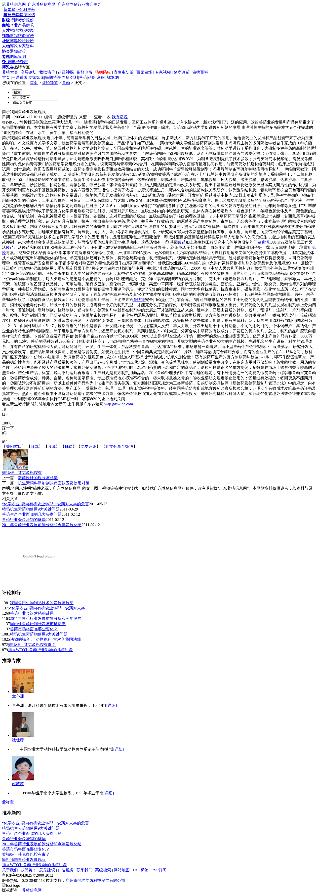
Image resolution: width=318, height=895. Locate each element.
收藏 (52, 446)
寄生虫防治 (124, 72)
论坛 (22, 41)
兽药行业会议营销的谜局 (24, 519)
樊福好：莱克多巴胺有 (22, 472)
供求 (30, 25)
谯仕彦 (18, 740)
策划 (22, 56)
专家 (22, 46)
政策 (22, 51)
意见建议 (47, 870)
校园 (30, 30)
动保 (92, 77)
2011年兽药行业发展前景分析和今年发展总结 (41, 525)
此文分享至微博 (119, 446)
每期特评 (53, 77)
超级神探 (66, 72)
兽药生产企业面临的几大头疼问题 (32, 514)
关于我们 (10, 870)
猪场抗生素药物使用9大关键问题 (31, 509)
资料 (30, 46)
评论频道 (50, 83)
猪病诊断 (182, 72)
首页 (6, 77)
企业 (14, 25)
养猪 (15, 15)
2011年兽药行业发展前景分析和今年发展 (45, 618)
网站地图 (122, 870)
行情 (14, 20)
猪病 (23, 15)
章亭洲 (18, 696)
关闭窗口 (14, 446)
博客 (14, 41)
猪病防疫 (103, 72)
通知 (14, 51)
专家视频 (163, 72)
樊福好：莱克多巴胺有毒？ (32, 644)
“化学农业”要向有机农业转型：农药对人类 (47, 608)
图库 (14, 56)
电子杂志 (20, 62)
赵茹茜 (18, 784)
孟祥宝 (8, 802)
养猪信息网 (32, 890)
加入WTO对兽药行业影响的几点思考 (40, 650)
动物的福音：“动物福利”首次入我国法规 (45, 639)
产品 (22, 25)
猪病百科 (200, 72)
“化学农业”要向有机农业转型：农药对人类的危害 (45, 504)
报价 (30, 20)
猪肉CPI (112, 77)
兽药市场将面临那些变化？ (34, 629)
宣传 (30, 36)
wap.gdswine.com (118, 404)
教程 (14, 36)
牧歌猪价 (47, 72)
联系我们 (84, 870)
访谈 (22, 36)
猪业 (15, 9)
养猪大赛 (10, 72)
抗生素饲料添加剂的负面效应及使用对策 (53, 483)
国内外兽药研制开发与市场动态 (38, 624)
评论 (14, 46)
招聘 (14, 30)
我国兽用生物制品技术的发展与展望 (42, 603)
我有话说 (120, 117)
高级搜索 (103, 870)
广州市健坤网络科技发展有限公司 (95, 880)
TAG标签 (140, 870)
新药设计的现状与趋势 (38, 478)
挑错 (69, 446)
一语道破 (20, 77)
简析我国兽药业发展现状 (24, 859)
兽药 (31, 9)
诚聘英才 (29, 870)
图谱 (31, 15)
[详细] (111, 705)
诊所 (30, 41)
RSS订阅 (158, 870)
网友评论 (88, 446)
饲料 (23, 9)
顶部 (35, 446)
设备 (100, 77)
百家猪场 (144, 72)
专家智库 (36, 77)
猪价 (22, 20)
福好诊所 (84, 72)
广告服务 (66, 870)
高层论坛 (29, 72)
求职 (22, 30)
